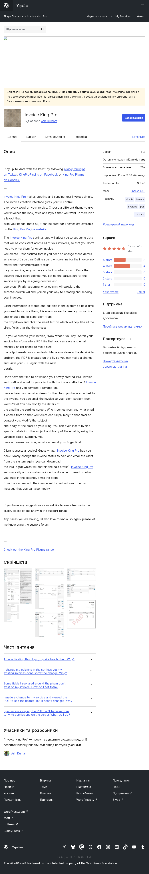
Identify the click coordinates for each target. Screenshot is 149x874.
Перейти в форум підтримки (122, 326)
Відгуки (31, 137)
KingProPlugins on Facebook (38, 174)
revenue (139, 214)
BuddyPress (13, 831)
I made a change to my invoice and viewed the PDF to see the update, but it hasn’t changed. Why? (39, 699)
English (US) (138, 190)
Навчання (83, 780)
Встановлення (55, 137)
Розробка (80, 137)
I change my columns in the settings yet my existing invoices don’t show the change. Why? (35, 671)
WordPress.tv (87, 799)
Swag (118, 799)
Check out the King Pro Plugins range (29, 549)
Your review (110, 292)
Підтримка (138, 137)
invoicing (132, 206)
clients (129, 199)
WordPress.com (16, 811)
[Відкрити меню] (143, 5)
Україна (17, 847)
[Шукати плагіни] (42, 29)
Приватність (12, 799)
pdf (142, 206)
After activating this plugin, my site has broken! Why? (39, 659)
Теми (43, 787)
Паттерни (46, 799)
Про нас (9, 780)
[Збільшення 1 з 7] (27, 573)
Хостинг (9, 793)
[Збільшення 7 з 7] (91, 605)
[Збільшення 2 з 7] (59, 573)
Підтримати (123, 793)
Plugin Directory (13, 16)
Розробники (84, 793)
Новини (9, 787)
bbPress (11, 824)
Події (116, 787)
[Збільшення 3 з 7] (59, 589)
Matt (9, 818)
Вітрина (45, 780)
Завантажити (134, 117)
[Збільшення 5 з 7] (91, 573)
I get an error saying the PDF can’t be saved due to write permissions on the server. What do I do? (37, 713)
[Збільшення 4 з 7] (59, 617)
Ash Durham (49, 121)
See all (141, 292)
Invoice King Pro (15, 196)
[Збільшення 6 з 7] (91, 588)
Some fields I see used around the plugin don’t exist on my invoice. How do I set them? (35, 685)
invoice (140, 199)
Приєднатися (122, 780)
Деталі (12, 137)
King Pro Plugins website (30, 229)
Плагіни (45, 793)
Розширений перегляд (118, 224)
